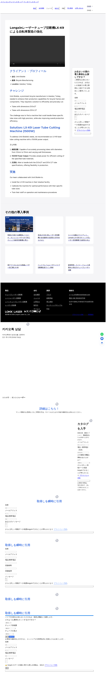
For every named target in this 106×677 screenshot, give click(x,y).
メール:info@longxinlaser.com (79, 294)
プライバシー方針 (83, 130)
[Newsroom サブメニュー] (52, 8)
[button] (89, 10)
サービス (37, 309)
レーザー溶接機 (10, 305)
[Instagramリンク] (32, 312)
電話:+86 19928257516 (77, 298)
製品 (34, 8)
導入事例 (70, 8)
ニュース (37, 298)
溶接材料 (8, 565)
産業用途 (49, 298)
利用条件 (90, 314)
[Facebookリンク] (30, 312)
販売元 (57, 8)
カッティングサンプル (54, 305)
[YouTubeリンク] (35, 312)
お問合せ (37, 302)
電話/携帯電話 (79, 109)
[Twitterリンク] (25, 312)
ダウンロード (83, 480)
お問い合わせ (79, 8)
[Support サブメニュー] (64, 8)
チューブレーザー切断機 (13, 294)
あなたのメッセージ (82, 114)
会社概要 (41, 8)
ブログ (48, 294)
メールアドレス (80, 103)
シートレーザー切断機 (13, 298)
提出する (82, 133)
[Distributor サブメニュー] (59, 8)
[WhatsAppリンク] (37, 312)
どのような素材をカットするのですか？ (20, 620)
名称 (76, 98)
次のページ (12, 636)
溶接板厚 (8, 571)
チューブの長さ (11, 631)
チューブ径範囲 (11, 625)
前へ (7, 636)
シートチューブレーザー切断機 (16, 302)
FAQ (47, 309)
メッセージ (9, 576)
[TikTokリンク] (40, 312)
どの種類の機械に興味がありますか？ (83, 457)
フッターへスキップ (31, 2)
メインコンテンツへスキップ (11, 2)
